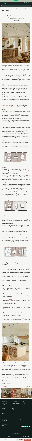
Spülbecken (16, 114)
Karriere (3, 425)
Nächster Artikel (27, 386)
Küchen (3, 84)
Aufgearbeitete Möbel (5, 409)
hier (5, 380)
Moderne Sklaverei (4, 413)
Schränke (10, 299)
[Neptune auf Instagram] (28, 436)
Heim (2, 8)
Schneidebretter (5, 108)
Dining (8, 383)
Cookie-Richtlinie (13, 436)
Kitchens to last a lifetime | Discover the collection (16, 0)
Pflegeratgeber (14, 405)
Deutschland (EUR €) (16, 433)
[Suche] (30, 5)
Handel (13, 408)
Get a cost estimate (20, 439)
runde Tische (16, 194)
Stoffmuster (23, 404)
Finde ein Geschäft (4, 419)
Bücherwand (27, 170)
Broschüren (23, 403)
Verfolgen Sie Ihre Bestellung (16, 404)
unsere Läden (4, 405)
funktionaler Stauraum (5, 105)
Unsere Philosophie (4, 403)
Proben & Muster (24, 405)
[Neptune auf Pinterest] (27, 436)
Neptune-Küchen (5, 8)
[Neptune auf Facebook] (25, 436)
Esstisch (15, 169)
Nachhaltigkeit (4, 408)
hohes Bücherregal (21, 187)
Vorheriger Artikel (4, 386)
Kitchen (10, 383)
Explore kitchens (27, 439)
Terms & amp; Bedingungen (6, 436)
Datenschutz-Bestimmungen (20, 436)
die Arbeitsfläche (10, 143)
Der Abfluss (13, 409)
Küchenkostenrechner (5, 424)
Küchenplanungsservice (22, 372)
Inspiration (5, 11)
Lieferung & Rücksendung (15, 403)
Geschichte (3, 404)
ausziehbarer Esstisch (15, 135)
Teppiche (7, 137)
